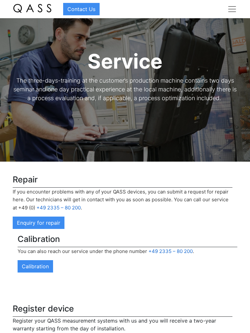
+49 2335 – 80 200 (58, 208)
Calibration (35, 266)
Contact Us (81, 9)
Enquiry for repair (38, 223)
